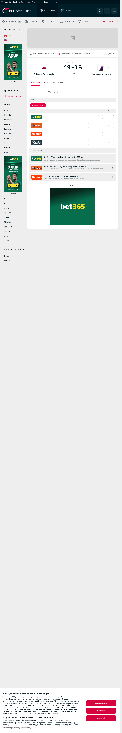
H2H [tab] (46, 83)
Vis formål (101, 718)
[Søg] (100, 11)
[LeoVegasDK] (36, 125)
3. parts (54, 714)
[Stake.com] (36, 142)
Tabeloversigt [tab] (59, 83)
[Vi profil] (44, 68)
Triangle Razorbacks (44, 74)
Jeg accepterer (101, 703)
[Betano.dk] (36, 134)
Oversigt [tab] (35, 83)
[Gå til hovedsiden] (19, 10)
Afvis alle (101, 711)
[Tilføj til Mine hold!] (36, 68)
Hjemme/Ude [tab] (38, 105)
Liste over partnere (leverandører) (16, 728)
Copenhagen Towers (101, 74)
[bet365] (36, 117)
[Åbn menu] (114, 11)
